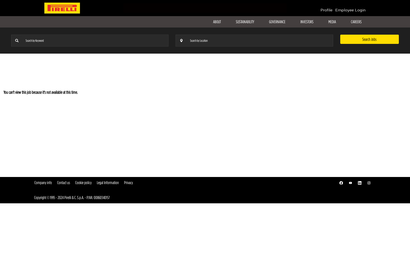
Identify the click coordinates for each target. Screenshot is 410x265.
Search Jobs (369, 39)
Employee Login (350, 10)
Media (332, 21)
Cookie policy (83, 182)
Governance (277, 21)
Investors (306, 21)
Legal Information (108, 182)
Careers (356, 21)
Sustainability (245, 21)
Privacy (128, 182)
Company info (43, 182)
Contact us (63, 182)
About (217, 21)
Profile (326, 10)
